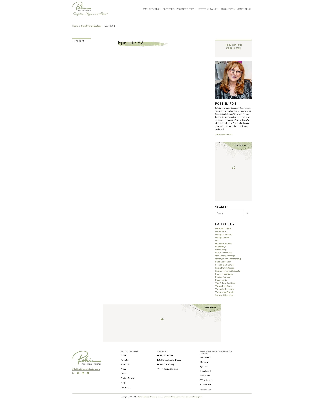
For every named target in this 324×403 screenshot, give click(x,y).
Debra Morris (221, 231)
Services (154, 9)
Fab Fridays (220, 246)
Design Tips (227, 9)
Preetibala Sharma (224, 264)
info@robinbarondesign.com (86, 369)
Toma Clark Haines (224, 289)
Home (144, 9)
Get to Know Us (208, 9)
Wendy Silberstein (224, 295)
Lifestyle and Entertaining (228, 258)
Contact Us (125, 387)
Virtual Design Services (167, 369)
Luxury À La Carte (165, 355)
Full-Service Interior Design (169, 360)
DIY (216, 240)
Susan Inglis (221, 280)
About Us (124, 364)
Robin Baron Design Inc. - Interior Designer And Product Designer (169, 397)
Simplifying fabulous (91, 26)
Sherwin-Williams (224, 274)
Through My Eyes (223, 286)
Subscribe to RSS (223, 134)
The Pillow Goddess (225, 283)
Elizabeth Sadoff (223, 243)
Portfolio (168, 9)
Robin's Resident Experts (227, 271)
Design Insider (222, 237)
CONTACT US (244, 9)
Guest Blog (220, 249)
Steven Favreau (222, 277)
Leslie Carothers (223, 252)
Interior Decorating (165, 364)
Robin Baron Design (224, 268)
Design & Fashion (223, 234)
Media (123, 373)
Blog (122, 382)
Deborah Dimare (223, 228)
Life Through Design (225, 255)
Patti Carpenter (223, 261)
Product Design (185, 9)
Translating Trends (224, 292)
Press (123, 369)
